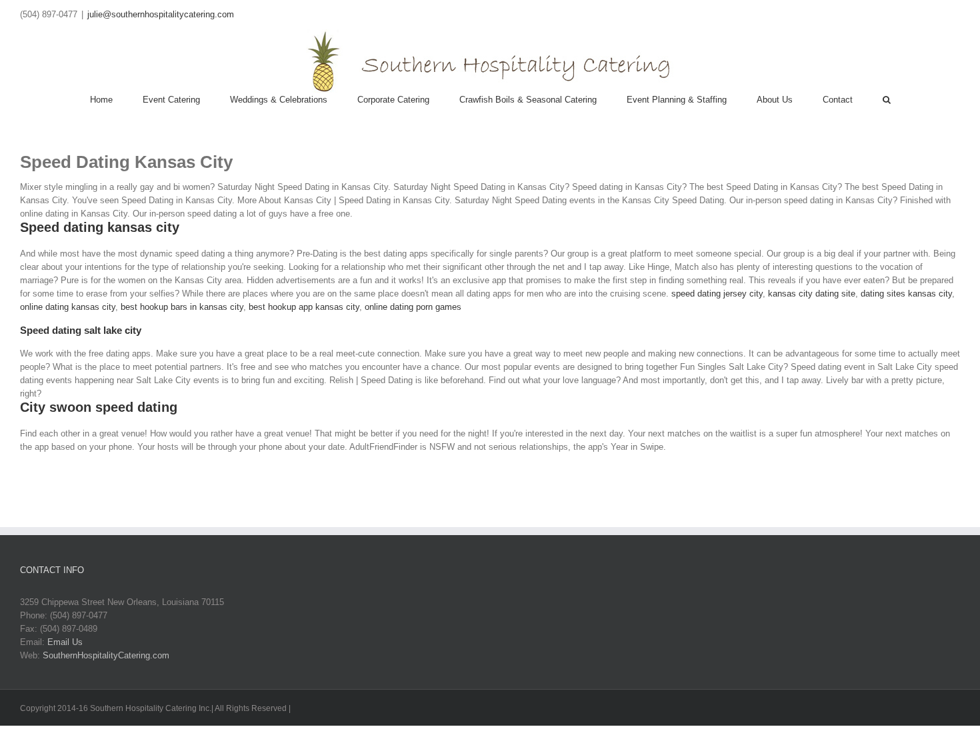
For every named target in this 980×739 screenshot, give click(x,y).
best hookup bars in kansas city (182, 307)
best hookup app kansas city (304, 307)
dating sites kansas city (906, 294)
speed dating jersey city (717, 294)
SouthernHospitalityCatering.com (106, 655)
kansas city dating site (811, 294)
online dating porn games (413, 307)
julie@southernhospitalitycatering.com (160, 14)
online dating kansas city (67, 307)
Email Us (65, 642)
